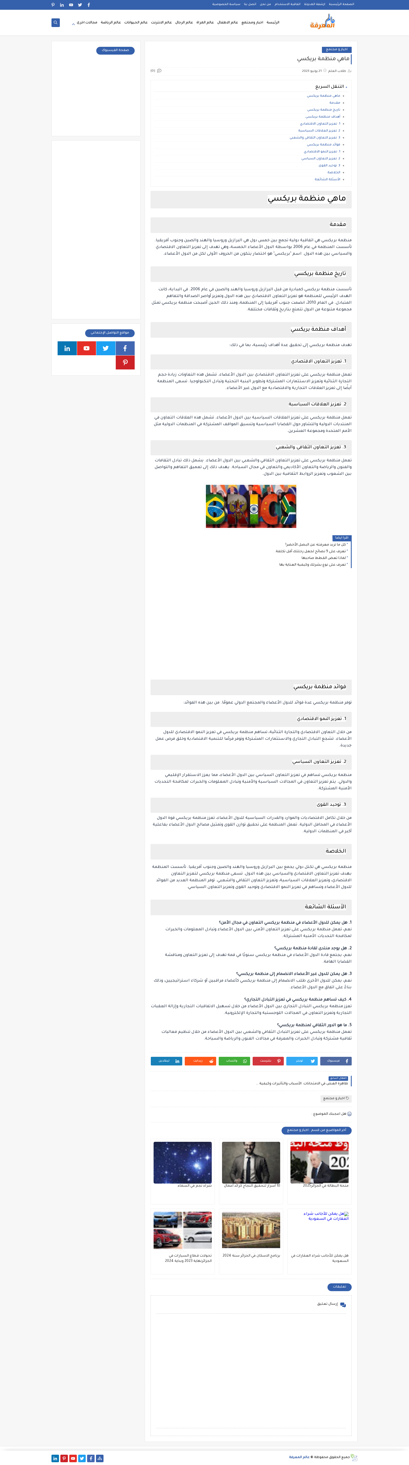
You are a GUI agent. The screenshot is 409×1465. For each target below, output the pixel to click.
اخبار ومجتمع (252, 23)
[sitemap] (100, 1458)
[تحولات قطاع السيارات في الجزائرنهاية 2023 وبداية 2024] (183, 1233)
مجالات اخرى (87, 23)
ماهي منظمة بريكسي (323, 96)
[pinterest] (53, 5)
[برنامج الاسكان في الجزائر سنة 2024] (251, 1233)
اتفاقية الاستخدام (287, 4)
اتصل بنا (250, 4)
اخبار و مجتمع (337, 50)
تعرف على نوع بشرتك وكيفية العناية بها (312, 565)
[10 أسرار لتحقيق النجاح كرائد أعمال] (251, 1163)
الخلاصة (333, 173)
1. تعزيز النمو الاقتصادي (322, 152)
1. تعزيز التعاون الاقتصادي (320, 124)
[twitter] (80, 5)
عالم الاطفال (227, 23)
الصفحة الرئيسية (341, 4)
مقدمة (334, 103)
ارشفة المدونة (314, 4)
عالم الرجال (184, 23)
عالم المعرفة (299, 1457)
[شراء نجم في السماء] (183, 1163)
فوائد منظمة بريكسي (323, 145)
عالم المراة (205, 23)
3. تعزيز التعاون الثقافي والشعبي (315, 138)
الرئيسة (273, 23)
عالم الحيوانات (136, 23)
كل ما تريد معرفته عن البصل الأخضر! (315, 545)
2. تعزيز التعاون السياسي (320, 159)
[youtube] (71, 5)
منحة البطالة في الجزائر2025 (326, 1186)
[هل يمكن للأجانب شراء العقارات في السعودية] (319, 1233)
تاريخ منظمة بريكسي (323, 110)
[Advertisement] (251, 621)
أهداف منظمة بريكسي (322, 117)
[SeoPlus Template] (354, 1457)
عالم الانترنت (161, 23)
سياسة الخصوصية (226, 4)
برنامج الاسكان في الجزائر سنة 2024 (251, 1256)
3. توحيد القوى (329, 166)
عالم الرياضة (111, 23)
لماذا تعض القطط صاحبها (324, 558)
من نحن (265, 4)
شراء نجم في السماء (195, 1186)
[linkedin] (62, 5)
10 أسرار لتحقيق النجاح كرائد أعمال (252, 1186)
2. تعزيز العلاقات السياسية (319, 131)
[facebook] (89, 5)
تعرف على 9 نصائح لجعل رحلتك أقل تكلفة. (310, 552)
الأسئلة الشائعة (327, 180)
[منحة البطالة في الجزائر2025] (319, 1163)
